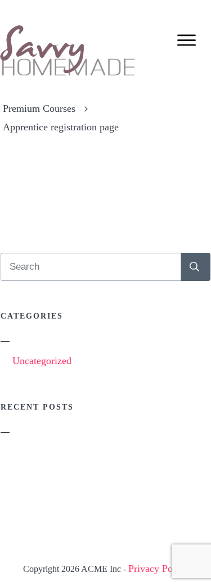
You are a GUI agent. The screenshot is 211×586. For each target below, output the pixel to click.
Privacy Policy (158, 568)
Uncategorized (41, 360)
